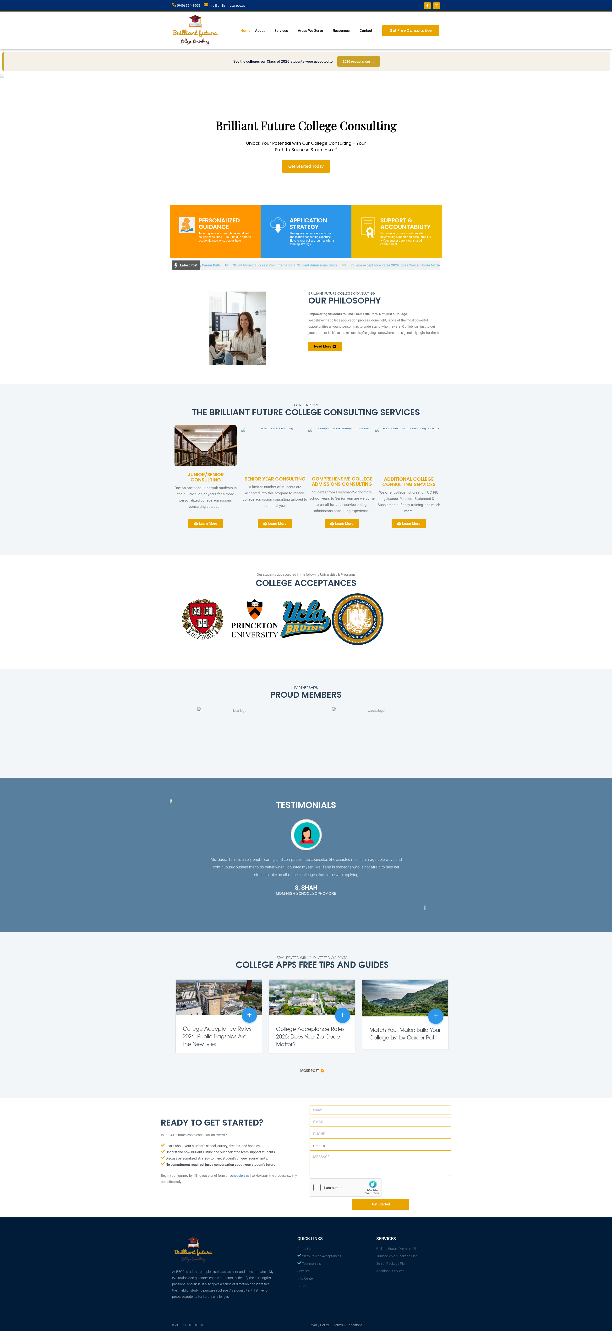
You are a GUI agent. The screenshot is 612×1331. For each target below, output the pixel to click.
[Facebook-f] (427, 5)
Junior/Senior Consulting (206, 477)
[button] (5, 145)
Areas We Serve (310, 30)
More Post (310, 1070)
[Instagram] (436, 5)
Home (245, 30)
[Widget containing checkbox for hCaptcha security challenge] (346, 1187)
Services (281, 30)
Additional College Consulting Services (409, 482)
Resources (341, 30)
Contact (366, 30)
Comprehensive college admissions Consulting (342, 481)
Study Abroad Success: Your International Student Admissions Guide (230, 265)
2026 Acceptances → (359, 61)
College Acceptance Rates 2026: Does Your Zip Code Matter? (341, 265)
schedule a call (240, 1175)
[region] (306, 145)
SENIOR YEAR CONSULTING (275, 478)
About (260, 30)
